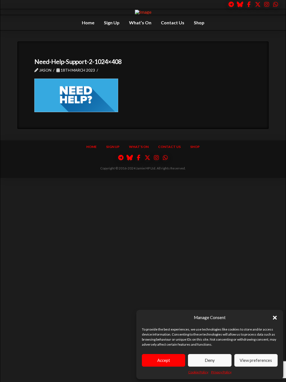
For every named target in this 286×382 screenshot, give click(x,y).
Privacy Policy (221, 372)
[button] (275, 317)
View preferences (256, 360)
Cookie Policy (198, 372)
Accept (163, 360)
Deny (210, 360)
